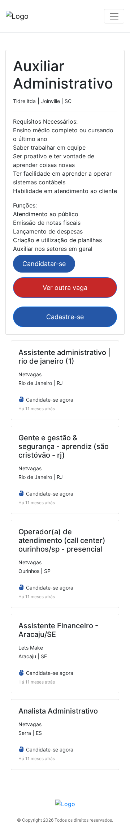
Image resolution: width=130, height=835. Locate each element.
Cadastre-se (65, 317)
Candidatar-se (44, 263)
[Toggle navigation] (114, 16)
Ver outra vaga (65, 287)
